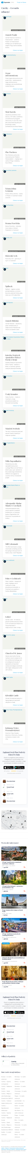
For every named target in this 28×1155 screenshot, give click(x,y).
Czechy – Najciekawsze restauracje (5, 1108)
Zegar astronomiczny (11, 74)
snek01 (16, 723)
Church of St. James (13, 653)
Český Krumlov (11, 394)
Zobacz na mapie (18, 50)
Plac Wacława (11, 152)
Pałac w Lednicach (13, 578)
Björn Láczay (16, 147)
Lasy (19, 424)
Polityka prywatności (11, 1149)
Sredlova (16, 218)
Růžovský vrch (11, 256)
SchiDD (16, 648)
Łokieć (8, 617)
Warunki (7, 1148)
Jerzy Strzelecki (16, 389)
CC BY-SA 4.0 (22, 183)
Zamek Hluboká (12, 321)
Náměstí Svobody (12, 428)
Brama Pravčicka (12, 223)
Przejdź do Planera (21, 2)
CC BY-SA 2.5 (22, 30)
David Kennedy (15, 350)
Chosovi (16, 107)
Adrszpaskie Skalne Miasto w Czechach (13, 504)
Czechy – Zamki (5, 1091)
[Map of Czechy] (14, 819)
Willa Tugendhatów (13, 461)
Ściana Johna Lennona (10, 189)
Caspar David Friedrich (13, 251)
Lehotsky (16, 690)
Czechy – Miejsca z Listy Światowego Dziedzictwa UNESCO (7, 1096)
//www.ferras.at (15, 30)
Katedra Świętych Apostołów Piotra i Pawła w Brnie (13, 357)
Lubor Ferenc (15, 612)
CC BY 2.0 (22, 147)
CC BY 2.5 (23, 281)
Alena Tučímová (15, 573)
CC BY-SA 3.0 (22, 218)
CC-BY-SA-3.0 (22, 68)
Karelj (17, 498)
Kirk (19, 281)
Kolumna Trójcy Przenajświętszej (12, 729)
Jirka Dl (16, 183)
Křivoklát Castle (12, 695)
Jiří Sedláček (15, 316)
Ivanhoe (16, 539)
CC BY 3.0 (23, 389)
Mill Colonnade (11, 544)
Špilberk (8, 286)
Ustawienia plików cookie (21, 1149)
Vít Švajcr (16, 456)
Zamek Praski (11, 35)
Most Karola (10, 112)
